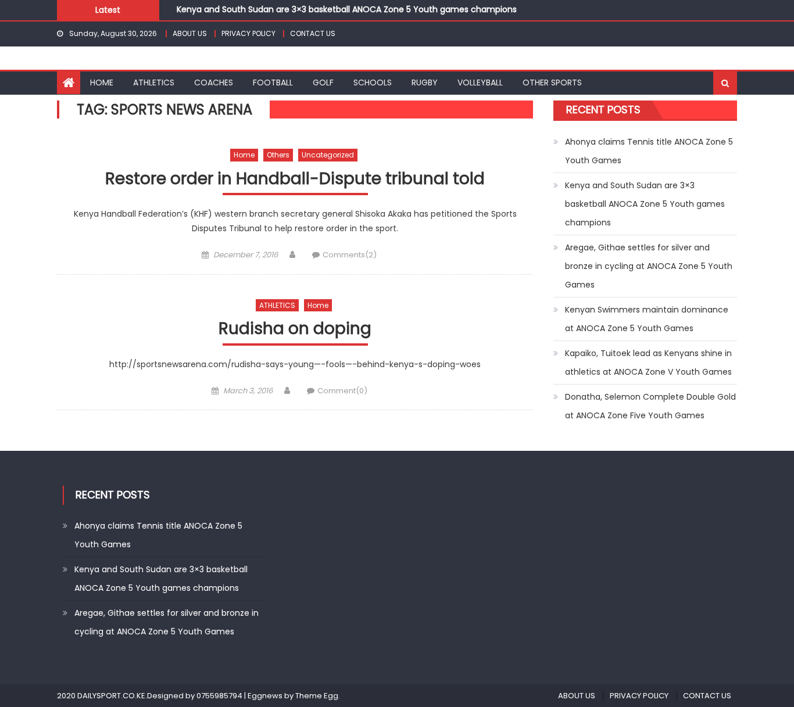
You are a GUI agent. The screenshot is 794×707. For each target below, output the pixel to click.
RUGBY (425, 82)
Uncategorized (328, 155)
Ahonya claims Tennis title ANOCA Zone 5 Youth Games (649, 151)
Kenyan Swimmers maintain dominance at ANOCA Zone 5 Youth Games (646, 319)
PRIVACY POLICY (248, 33)
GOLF (323, 82)
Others (278, 155)
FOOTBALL (273, 82)
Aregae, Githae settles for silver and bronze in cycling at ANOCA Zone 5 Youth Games (648, 266)
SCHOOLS (372, 82)
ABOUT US (190, 33)
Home (244, 155)
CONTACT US (312, 33)
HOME (101, 82)
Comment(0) (342, 390)
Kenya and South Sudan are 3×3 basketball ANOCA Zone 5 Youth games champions (347, 9)
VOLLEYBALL (480, 82)
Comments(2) (350, 254)
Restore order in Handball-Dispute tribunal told (295, 179)
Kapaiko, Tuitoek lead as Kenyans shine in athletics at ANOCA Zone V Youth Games (648, 362)
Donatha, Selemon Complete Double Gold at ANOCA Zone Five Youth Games (650, 406)
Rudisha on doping (295, 329)
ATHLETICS (153, 82)
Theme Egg (316, 695)
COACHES (213, 82)
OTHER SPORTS (552, 82)
